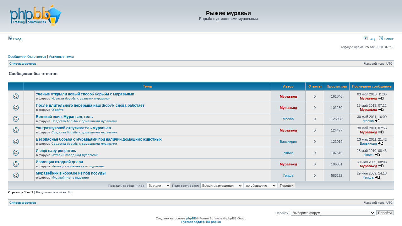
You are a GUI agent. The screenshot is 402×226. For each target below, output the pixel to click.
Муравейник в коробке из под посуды (71, 173)
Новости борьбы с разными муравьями (81, 98)
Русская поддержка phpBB (201, 221)
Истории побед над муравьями (75, 155)
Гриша (288, 175)
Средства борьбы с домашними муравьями (84, 121)
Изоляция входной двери (59, 162)
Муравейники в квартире (70, 177)
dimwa (288, 153)
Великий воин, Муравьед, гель (64, 117)
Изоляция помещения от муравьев (78, 166)
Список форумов (22, 63)
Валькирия (288, 141)
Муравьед (288, 96)
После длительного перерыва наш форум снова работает (90, 105)
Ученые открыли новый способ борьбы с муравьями (85, 94)
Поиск (388, 39)
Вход (16, 39)
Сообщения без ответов (27, 56)
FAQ (371, 39)
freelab (288, 119)
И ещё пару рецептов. (56, 150)
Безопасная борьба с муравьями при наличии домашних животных (99, 139)
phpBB (191, 218)
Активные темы (61, 56)
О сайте (58, 109)
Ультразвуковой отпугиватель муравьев (73, 128)
